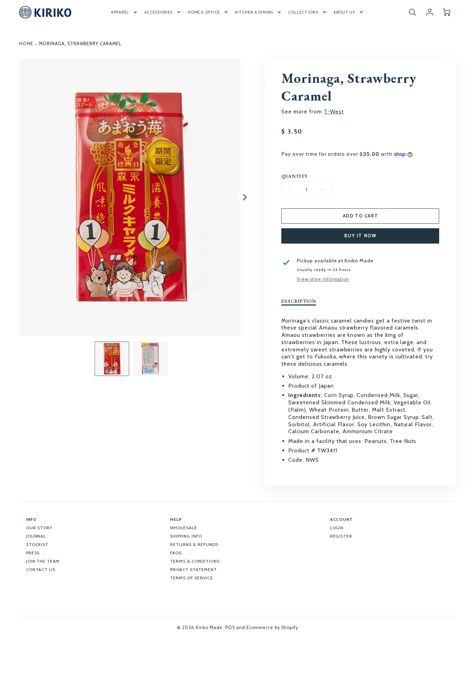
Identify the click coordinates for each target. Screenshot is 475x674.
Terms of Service (191, 577)
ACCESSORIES (158, 12)
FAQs (176, 552)
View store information (323, 279)
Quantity (294, 176)
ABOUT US (344, 12)
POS (230, 627)
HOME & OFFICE (204, 12)
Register (341, 536)
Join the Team (43, 561)
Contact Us (41, 569)
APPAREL (120, 12)
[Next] (244, 197)
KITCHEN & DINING (254, 12)
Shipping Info (186, 536)
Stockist (37, 544)
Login (337, 527)
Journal (36, 536)
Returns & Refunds (194, 544)
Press (33, 552)
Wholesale (183, 527)
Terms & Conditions (194, 561)
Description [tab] (298, 301)
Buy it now (360, 235)
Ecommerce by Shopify (272, 627)
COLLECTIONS (303, 12)
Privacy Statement (193, 569)
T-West (334, 111)
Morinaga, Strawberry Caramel (80, 43)
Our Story (39, 527)
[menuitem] (124, 12)
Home (26, 43)
